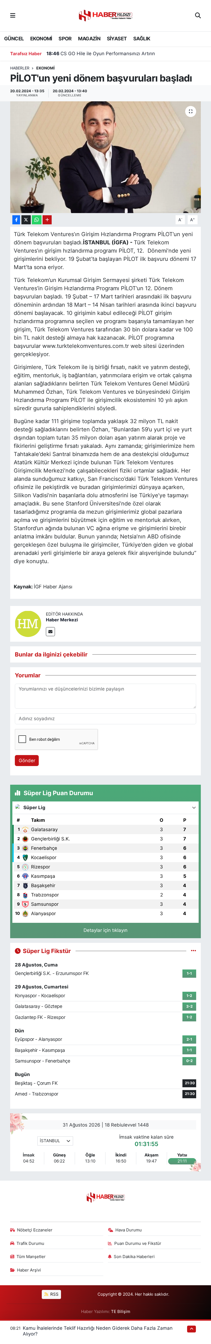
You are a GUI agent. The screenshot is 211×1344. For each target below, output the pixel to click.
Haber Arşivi (29, 1270)
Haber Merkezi (62, 619)
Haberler (19, 68)
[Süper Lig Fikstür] (193, 951)
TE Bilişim (120, 1311)
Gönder (27, 760)
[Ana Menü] (12, 15)
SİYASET (117, 38)
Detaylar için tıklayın (105, 930)
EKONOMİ (41, 38)
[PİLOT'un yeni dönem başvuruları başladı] (105, 157)
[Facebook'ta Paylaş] (16, 219)
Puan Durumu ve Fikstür (137, 1243)
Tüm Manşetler (31, 1256)
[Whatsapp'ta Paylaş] (36, 219)
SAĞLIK (141, 38)
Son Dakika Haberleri (134, 1256)
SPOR (65, 38)
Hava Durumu (128, 1230)
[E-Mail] (50, 631)
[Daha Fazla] (47, 219)
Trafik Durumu (30, 1243)
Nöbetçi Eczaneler (34, 1230)
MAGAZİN (89, 38)
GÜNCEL (14, 38)
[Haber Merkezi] (28, 623)
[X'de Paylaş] (26, 219)
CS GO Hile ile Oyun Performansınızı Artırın (100, 53)
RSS (54, 1294)
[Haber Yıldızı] (105, 15)
